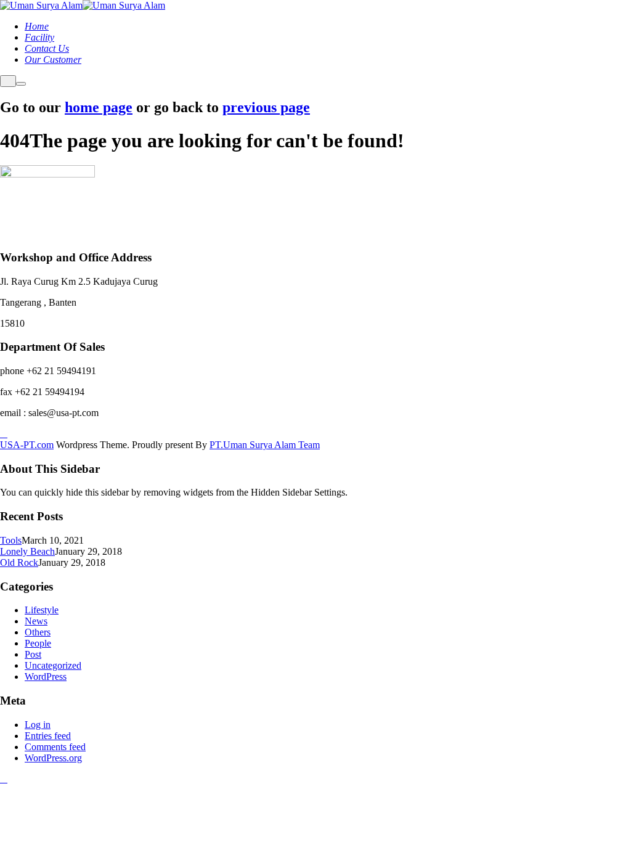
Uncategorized (53, 665)
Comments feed (55, 747)
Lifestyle (42, 610)
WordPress (46, 676)
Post (33, 654)
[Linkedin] (3, 434)
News (36, 621)
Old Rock (19, 562)
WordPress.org (53, 758)
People (38, 643)
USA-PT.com (27, 444)
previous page (266, 107)
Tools (11, 540)
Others (38, 632)
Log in (38, 724)
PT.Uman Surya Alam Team (265, 444)
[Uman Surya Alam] (41, 5)
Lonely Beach (27, 551)
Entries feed (48, 735)
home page (98, 107)
